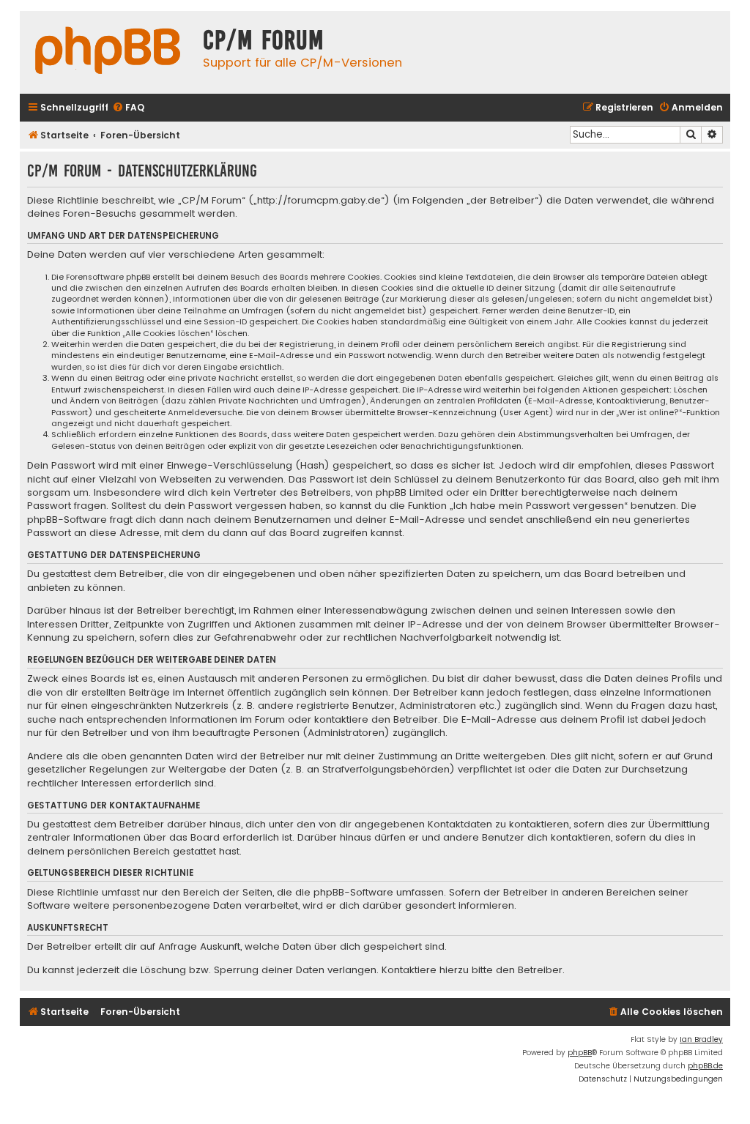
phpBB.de (705, 1065)
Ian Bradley (701, 1039)
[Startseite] (107, 52)
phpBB (580, 1052)
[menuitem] (128, 108)
